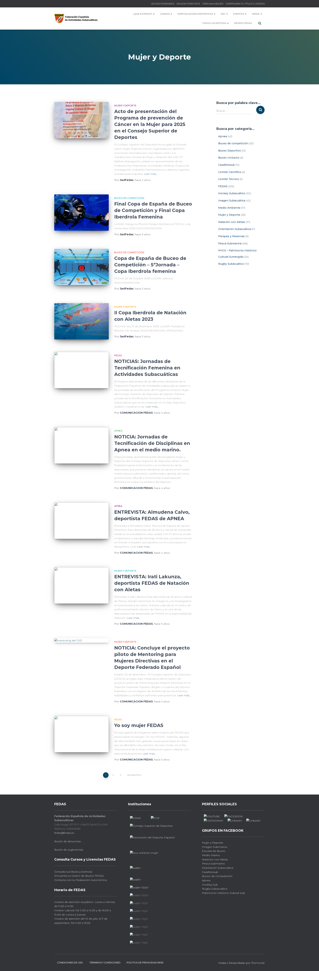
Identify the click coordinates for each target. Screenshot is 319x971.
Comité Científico (229, 172)
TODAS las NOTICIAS (214, 23)
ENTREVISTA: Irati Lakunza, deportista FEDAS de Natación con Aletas (151, 583)
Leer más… (151, 174)
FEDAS (118, 355)
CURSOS (165, 13)
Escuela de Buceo (213, 851)
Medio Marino (211, 855)
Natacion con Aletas (215, 859)
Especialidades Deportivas (195, 13)
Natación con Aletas (231, 222)
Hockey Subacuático (231, 193)
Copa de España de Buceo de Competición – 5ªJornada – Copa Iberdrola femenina (150, 264)
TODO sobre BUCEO (212, 3)
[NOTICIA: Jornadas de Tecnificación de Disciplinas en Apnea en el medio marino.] (81, 445)
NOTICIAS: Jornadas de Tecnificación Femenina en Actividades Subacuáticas (147, 368)
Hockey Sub (210, 884)
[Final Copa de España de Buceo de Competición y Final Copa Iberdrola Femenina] (81, 212)
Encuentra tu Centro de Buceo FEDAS (79, 875)
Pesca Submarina (229, 243)
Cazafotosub (226, 164)
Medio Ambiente (229, 207)
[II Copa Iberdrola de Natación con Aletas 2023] (81, 321)
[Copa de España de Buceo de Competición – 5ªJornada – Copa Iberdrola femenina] (81, 267)
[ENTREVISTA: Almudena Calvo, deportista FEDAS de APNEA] (81, 520)
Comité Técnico (228, 179)
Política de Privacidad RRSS (145, 962)
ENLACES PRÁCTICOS (188, 3)
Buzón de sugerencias (68, 849)
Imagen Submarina (214, 847)
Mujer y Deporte (125, 105)
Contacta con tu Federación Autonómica (80, 880)
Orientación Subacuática (234, 229)
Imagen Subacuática (231, 200)
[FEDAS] (76, 18)
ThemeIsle (258, 963)
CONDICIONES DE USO (70, 962)
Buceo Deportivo (229, 150)
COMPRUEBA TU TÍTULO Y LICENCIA (245, 3)
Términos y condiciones (104, 962)
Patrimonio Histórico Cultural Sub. (224, 893)
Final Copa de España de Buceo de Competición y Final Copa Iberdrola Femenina (153, 210)
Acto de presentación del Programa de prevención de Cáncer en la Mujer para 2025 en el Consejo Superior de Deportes (149, 124)
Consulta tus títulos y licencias (73, 871)
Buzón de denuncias (67, 841)
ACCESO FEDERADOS (162, 3)
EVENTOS (239, 13)
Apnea (118, 430)
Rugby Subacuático (231, 263)
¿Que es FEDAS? (143, 13)
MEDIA (256, 13)
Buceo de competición (129, 198)
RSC (223, 13)
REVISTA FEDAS (243, 23)
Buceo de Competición (217, 876)
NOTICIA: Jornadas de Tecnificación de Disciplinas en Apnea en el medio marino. (152, 443)
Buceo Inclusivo (228, 157)
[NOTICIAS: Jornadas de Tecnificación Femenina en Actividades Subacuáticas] (81, 370)
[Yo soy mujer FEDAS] (81, 734)
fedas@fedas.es (64, 832)
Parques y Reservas (231, 236)
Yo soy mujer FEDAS (138, 725)
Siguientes (133, 775)
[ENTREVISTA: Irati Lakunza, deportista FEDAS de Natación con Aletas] (81, 585)
